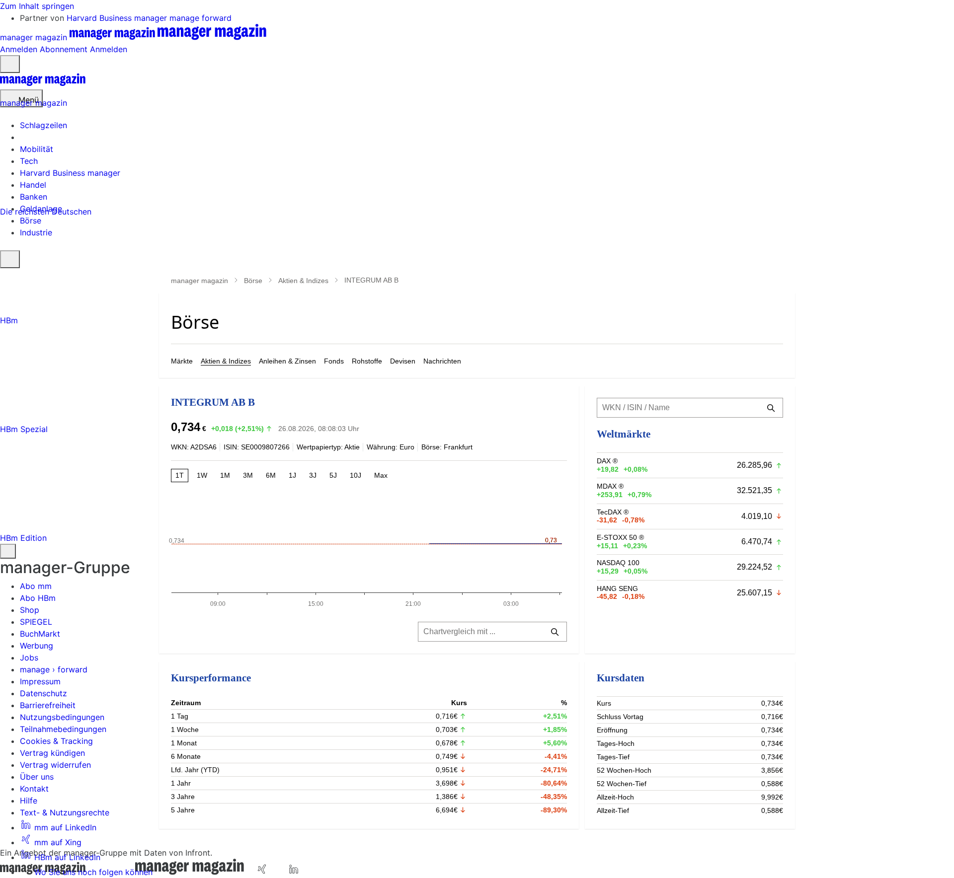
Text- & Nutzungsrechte (64, 812)
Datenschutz (43, 693)
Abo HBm (38, 598)
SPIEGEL (36, 622)
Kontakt (34, 789)
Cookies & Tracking (56, 741)
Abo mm (36, 586)
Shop (29, 610)
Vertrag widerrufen (55, 765)
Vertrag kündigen (52, 753)
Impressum (40, 681)
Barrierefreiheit (48, 705)
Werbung (36, 646)
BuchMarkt (40, 634)
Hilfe (28, 800)
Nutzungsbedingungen (62, 717)
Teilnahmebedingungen (63, 729)
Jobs (29, 657)
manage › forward (53, 669)
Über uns (37, 777)
